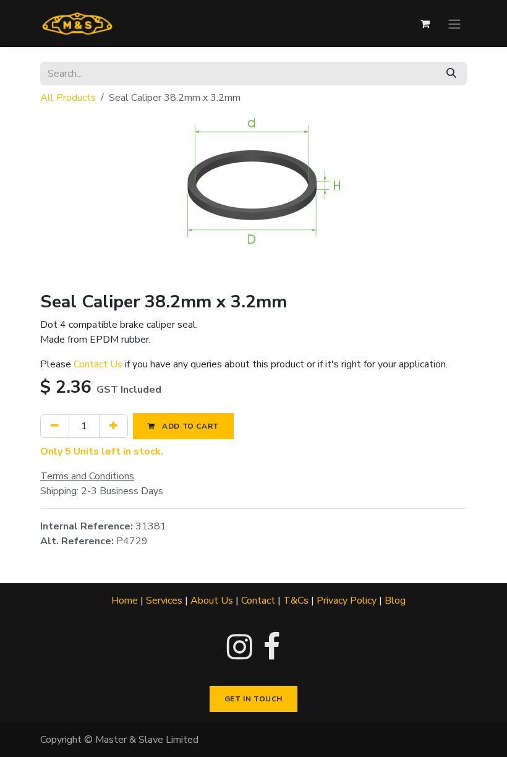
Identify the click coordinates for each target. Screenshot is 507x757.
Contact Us (98, 364)
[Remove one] (54, 426)
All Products (68, 98)
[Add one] (113, 426)
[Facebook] (272, 647)
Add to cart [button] (189, 426)
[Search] (451, 73)
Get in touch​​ (253, 699)
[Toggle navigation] (454, 23)
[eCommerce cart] (424, 23)
